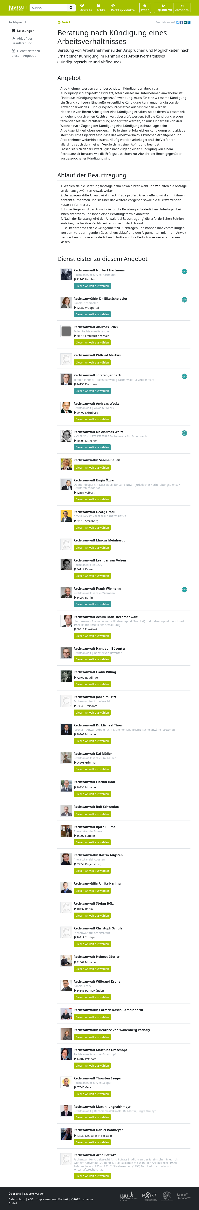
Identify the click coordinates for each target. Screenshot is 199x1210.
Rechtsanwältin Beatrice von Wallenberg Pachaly (112, 1030)
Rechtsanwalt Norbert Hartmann (99, 270)
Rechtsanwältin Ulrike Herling (97, 883)
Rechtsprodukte (123, 10)
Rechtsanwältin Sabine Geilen (97, 460)
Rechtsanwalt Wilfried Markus (97, 355)
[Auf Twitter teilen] (177, 22)
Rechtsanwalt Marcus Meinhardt (99, 540)
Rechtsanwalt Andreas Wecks (96, 403)
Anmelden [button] (182, 10)
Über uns (15, 1193)
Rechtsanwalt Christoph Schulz (98, 928)
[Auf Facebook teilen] (181, 22)
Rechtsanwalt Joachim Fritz (95, 697)
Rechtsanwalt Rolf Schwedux (96, 807)
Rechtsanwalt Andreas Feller (96, 327)
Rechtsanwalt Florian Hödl (94, 782)
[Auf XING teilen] (185, 22)
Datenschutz (17, 1199)
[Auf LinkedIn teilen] (189, 22)
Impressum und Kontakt (52, 1199)
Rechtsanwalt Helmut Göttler (97, 957)
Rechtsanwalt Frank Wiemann (97, 588)
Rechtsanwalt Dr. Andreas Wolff (98, 432)
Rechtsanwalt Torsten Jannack (97, 375)
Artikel (101, 10)
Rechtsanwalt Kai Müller (93, 753)
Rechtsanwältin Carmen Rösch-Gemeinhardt (108, 1010)
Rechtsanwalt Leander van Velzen (100, 560)
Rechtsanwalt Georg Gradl (94, 512)
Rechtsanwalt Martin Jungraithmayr (102, 1107)
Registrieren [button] (164, 10)
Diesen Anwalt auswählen (92, 286)
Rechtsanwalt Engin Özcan (94, 480)
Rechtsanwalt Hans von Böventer (100, 648)
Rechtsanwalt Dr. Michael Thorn (98, 725)
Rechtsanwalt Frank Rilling (95, 672)
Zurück (66, 22)
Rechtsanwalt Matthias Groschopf (100, 1050)
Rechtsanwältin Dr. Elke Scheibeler (100, 298)
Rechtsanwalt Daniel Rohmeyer (98, 1130)
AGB (30, 1199)
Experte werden (34, 1193)
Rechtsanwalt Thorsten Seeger (97, 1078)
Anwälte (86, 10)
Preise (145, 10)
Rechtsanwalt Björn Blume (94, 827)
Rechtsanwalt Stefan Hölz (94, 903)
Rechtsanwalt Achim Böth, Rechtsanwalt (106, 617)
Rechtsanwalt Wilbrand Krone (97, 981)
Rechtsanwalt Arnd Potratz (95, 1155)
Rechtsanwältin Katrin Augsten (98, 855)
